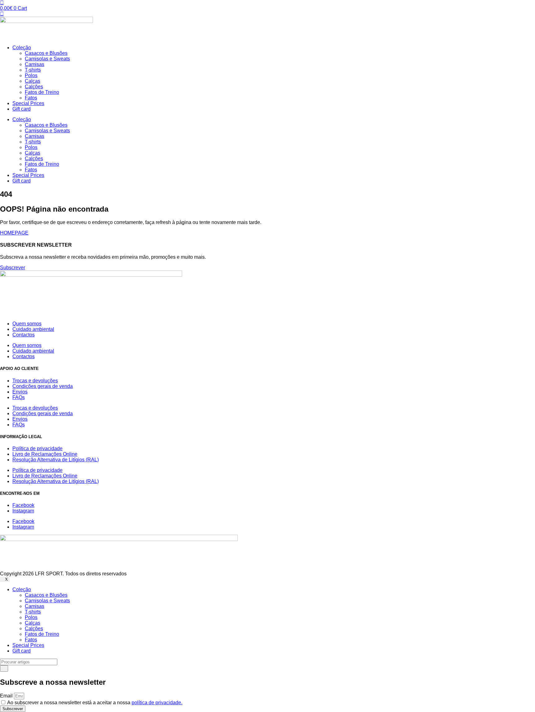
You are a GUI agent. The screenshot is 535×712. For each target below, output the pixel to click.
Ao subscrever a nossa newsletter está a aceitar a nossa (94, 702)
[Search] (4, 668)
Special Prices (28, 103)
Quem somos (26, 323)
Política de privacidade (37, 448)
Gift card (21, 109)
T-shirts (33, 70)
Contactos (23, 334)
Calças (32, 81)
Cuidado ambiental (33, 329)
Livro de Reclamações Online (44, 454)
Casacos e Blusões (46, 53)
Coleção (21, 47)
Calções (34, 86)
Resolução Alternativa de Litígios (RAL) (55, 459)
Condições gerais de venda (42, 386)
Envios (20, 391)
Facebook (23, 505)
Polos (31, 75)
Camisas (34, 64)
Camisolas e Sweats (47, 58)
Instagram (23, 510)
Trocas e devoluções (35, 380)
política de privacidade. (157, 702)
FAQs (18, 397)
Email (7, 695)
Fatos (31, 97)
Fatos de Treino (42, 92)
